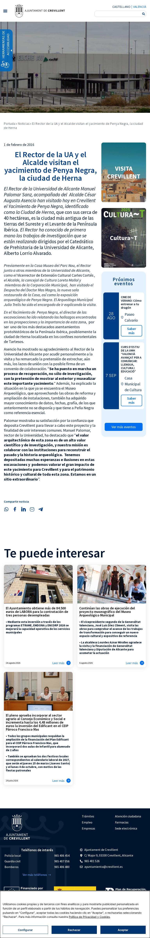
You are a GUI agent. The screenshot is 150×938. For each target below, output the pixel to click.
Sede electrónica (126, 828)
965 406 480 (62, 867)
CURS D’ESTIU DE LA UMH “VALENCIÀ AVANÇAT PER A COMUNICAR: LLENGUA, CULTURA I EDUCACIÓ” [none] (131, 359)
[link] (39, 11)
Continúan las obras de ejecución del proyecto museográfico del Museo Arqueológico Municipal (107, 611)
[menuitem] (96, 816)
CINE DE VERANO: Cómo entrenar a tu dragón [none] (131, 302)
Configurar (25, 930)
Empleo (87, 822)
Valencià (139, 6)
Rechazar (74, 930)
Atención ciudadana (128, 816)
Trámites (88, 816)
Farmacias (122, 822)
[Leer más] (68, 663)
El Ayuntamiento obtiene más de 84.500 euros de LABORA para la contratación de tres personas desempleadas (37, 611)
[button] (5, 11)
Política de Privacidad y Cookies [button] (89, 916)
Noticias (23, 124)
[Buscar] (143, 14)
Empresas (88, 828)
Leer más (58, 663)
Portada (9, 124)
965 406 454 (62, 855)
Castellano (121, 6)
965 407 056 (62, 861)
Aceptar (123, 930)
